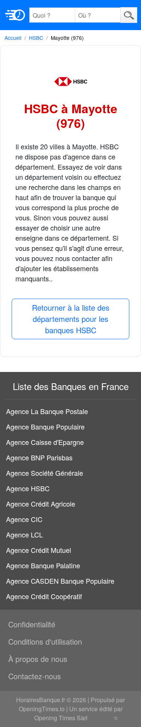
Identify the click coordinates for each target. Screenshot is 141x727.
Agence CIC (24, 519)
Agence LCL (24, 534)
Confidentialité (31, 624)
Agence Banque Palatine (43, 565)
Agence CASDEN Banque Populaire (60, 581)
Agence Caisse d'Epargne (45, 442)
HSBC (36, 37)
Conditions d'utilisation (45, 641)
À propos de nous (37, 658)
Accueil (13, 37)
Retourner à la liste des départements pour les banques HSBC (70, 318)
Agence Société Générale (44, 473)
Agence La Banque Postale (47, 411)
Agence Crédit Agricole (40, 503)
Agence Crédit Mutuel (38, 550)
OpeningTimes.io (42, 708)
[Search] (128, 15)
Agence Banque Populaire (45, 426)
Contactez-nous (34, 676)
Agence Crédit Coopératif (44, 596)
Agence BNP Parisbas (39, 457)
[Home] (15, 15)
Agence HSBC (28, 488)
